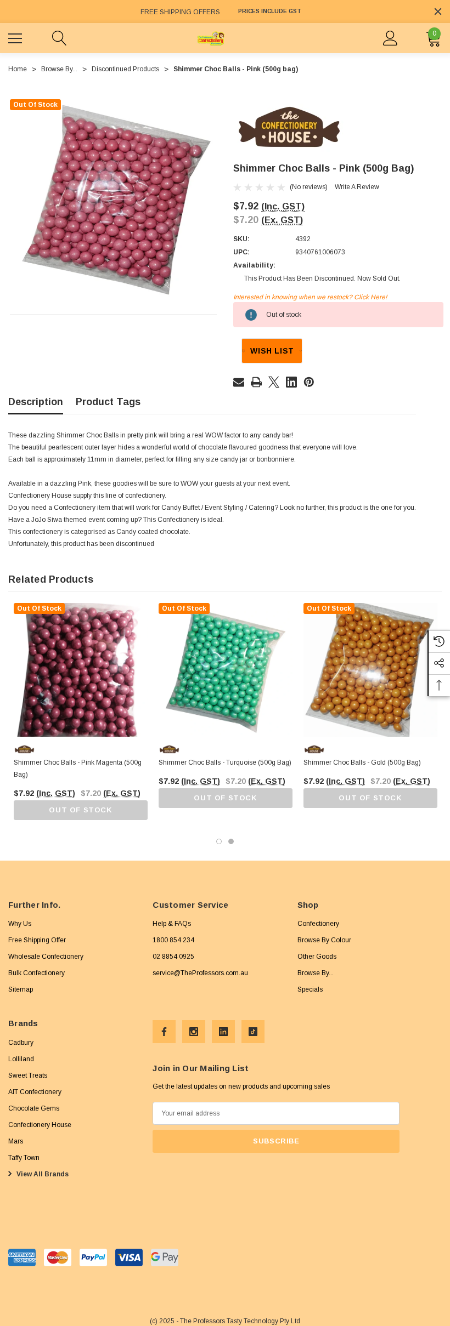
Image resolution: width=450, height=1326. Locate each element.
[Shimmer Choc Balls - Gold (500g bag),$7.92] (370, 670)
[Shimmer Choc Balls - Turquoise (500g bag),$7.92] (225, 670)
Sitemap (20, 989)
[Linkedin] (291, 382)
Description (35, 401)
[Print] (256, 382)
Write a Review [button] (357, 187)
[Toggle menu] (16, 37)
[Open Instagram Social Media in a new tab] (193, 1031)
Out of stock (80, 810)
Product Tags (108, 401)
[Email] (238, 382)
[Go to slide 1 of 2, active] (219, 841)
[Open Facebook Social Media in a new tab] (164, 1031)
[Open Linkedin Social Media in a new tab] (223, 1031)
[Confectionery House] (289, 128)
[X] (273, 382)
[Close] (438, 11)
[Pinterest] (308, 382)
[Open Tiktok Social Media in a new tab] (253, 1031)
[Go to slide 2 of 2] (231, 841)
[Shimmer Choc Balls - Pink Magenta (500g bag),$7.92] (81, 670)
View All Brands (42, 1174)
